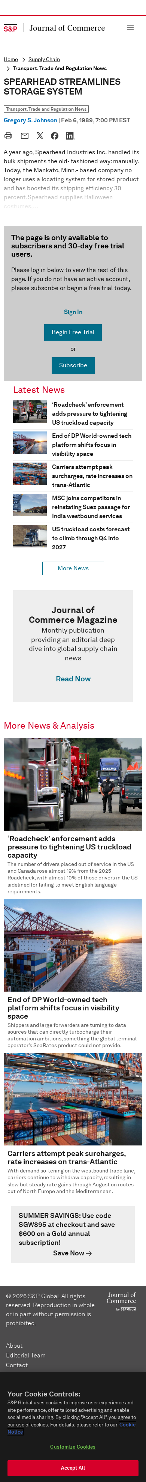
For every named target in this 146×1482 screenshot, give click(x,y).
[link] (73, 646)
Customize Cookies (72, 1447)
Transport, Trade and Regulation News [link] (46, 109)
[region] (73, 1427)
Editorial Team (26, 1355)
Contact (17, 1365)
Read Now (73, 678)
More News (73, 568)
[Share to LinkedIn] (70, 135)
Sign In (73, 312)
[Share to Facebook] (54, 136)
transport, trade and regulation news (60, 68)
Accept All (73, 1468)
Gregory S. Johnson (30, 120)
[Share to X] (40, 135)
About (14, 1345)
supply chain (44, 59)
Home (11, 59)
